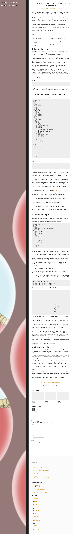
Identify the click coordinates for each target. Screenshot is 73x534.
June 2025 (36, 497)
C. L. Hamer (46, 8)
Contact (33, 532)
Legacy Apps (55, 8)
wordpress (58, 382)
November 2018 (37, 505)
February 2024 (36, 502)
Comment (32, 424)
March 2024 (36, 501)
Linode (35, 517)
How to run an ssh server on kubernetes (41, 470)
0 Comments (59, 8)
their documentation (36, 176)
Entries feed (36, 526)
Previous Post (46, 385)
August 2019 (36, 504)
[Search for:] (41, 462)
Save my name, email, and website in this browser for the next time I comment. (43, 442)
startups (35, 519)
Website (32, 440)
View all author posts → (40, 411)
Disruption (36, 511)
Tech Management (37, 520)
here (56, 190)
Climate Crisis (36, 510)
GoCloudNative (44, 382)
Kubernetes (51, 8)
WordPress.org (37, 529)
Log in (35, 525)
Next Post (54, 385)
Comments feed (37, 528)
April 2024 (36, 500)
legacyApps (52, 382)
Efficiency (36, 513)
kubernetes (48, 382)
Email (32, 438)
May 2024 (36, 498)
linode (56, 382)
